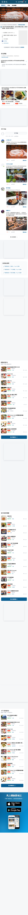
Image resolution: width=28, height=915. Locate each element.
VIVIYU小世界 (9, 164)
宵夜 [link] (11, 532)
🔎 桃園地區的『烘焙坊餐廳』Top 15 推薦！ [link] (12, 272)
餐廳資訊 (3, 5)
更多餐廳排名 (13, 437)
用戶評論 (3, 129)
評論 (9, 5)
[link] (13, 370)
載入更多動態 (13, 236)
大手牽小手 (8, 140)
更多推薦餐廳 (13, 599)
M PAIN (5, 41)
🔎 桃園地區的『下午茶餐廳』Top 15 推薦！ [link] (12, 269)
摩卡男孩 (8, 188)
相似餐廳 (14, 5)
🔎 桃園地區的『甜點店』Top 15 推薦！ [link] (11, 266)
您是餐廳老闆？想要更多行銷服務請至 (14, 47)
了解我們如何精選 (21, 24)
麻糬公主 (8, 210)
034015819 (6, 43)
